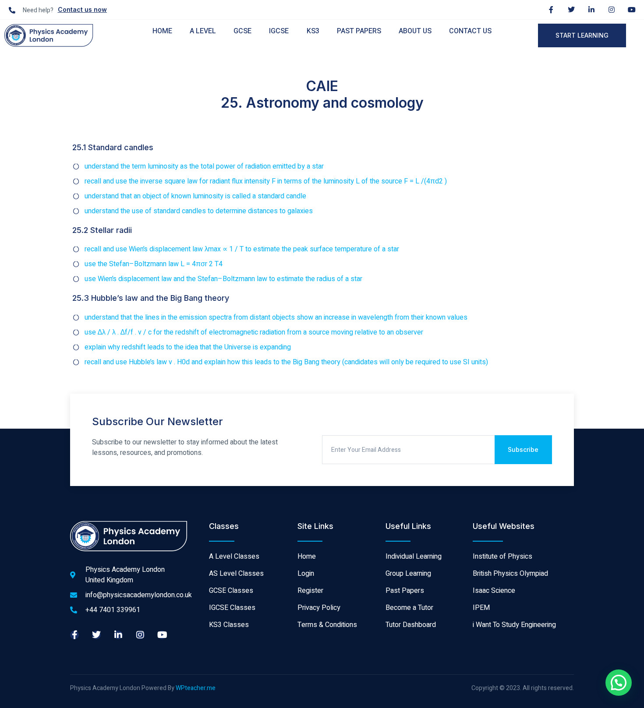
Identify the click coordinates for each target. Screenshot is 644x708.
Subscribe (523, 449)
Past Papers (359, 31)
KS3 (313, 31)
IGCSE (279, 31)
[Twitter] (571, 9)
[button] (618, 682)
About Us (415, 31)
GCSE (242, 31)
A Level (203, 31)
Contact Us (470, 31)
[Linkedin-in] (591, 9)
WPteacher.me (196, 688)
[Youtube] (631, 9)
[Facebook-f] (551, 9)
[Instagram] (611, 9)
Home (162, 31)
